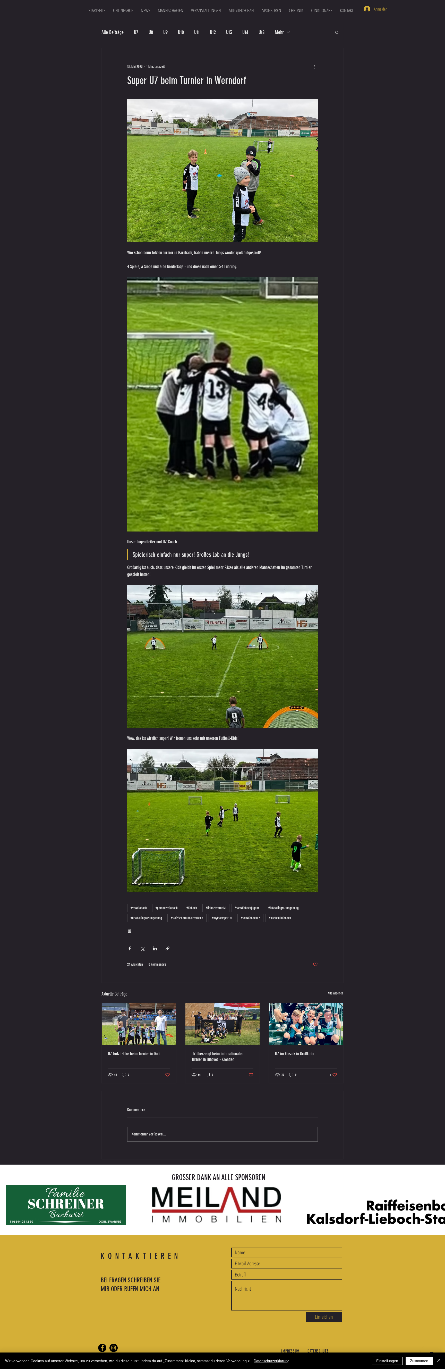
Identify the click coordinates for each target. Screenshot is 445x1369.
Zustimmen (419, 1360)
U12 (213, 32)
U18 (261, 32)
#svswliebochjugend (247, 908)
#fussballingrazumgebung (146, 918)
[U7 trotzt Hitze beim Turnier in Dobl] (139, 1024)
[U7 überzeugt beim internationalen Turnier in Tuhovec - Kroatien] (222, 1024)
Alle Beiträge (112, 32)
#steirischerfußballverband (187, 918)
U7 (136, 32)
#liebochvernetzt (216, 908)
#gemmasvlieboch (167, 908)
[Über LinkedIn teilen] (154, 948)
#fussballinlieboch (280, 918)
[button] (170, 10)
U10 (181, 32)
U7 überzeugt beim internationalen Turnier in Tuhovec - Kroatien (217, 1056)
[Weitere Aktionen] (315, 66)
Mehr (279, 32)
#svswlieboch (139, 908)
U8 (151, 32)
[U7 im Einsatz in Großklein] (306, 1024)
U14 (245, 32)
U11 (197, 32)
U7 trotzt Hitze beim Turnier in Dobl (134, 1054)
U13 (229, 32)
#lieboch (191, 908)
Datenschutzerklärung (271, 1360)
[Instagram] (113, 1348)
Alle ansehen (336, 993)
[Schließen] (439, 1361)
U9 (165, 32)
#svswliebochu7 (250, 918)
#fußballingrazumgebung (283, 908)
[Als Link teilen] (167, 948)
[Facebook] (102, 1348)
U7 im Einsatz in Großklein (294, 1054)
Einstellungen (387, 1360)
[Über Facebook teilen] (129, 948)
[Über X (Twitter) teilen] (142, 948)
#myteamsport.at (222, 918)
